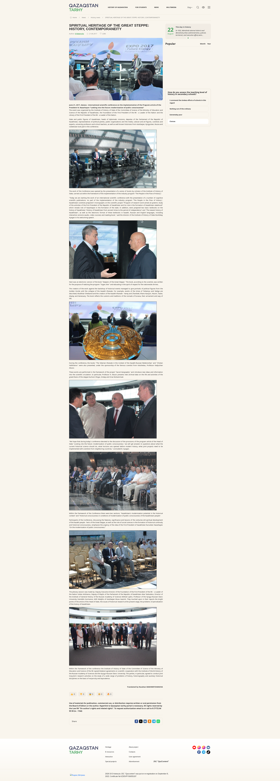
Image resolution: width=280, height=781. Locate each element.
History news (95, 18)
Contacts (132, 752)
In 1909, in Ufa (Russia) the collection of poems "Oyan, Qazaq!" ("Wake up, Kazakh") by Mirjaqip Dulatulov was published (191, 32)
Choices (172, 121)
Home (75, 18)
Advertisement (134, 761)
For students (141, 7)
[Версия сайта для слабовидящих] (203, 7)
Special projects (111, 761)
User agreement (134, 757)
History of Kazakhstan (118, 7)
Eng (189, 7)
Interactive (109, 757)
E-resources (109, 752)
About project (133, 747)
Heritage (108, 747)
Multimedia (171, 7)
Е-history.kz (79, 34)
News (156, 7)
